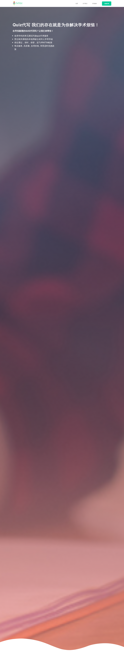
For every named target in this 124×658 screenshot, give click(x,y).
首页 (77, 3)
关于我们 (85, 3)
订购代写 (106, 3)
